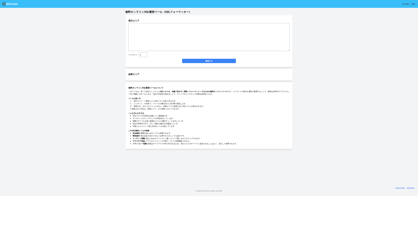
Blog (413, 4)
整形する (209, 61)
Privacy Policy (400, 188)
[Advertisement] (209, 166)
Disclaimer (411, 188)
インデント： (133, 55)
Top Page (405, 4)
